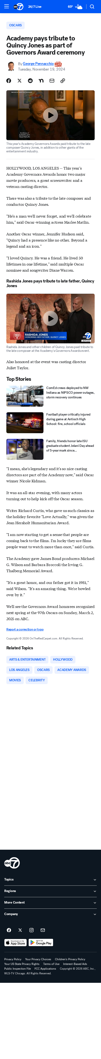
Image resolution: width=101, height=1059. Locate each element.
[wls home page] (12, 863)
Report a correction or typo (24, 629)
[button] (7, 6)
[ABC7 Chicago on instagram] (31, 930)
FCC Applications (45, 968)
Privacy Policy (12, 959)
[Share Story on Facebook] (9, 81)
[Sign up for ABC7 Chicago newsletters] (42, 930)
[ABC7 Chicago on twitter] (20, 930)
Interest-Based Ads (75, 964)
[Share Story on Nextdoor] (41, 81)
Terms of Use (51, 964)
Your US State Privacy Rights (21, 964)
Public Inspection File (17, 968)
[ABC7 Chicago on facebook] (9, 930)
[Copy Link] (63, 81)
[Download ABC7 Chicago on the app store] (15, 942)
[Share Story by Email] (52, 81)
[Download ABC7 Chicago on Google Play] (41, 942)
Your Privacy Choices (38, 959)
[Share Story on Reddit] (30, 81)
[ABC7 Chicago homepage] (18, 6)
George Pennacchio (38, 63)
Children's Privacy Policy (70, 959)
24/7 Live (35, 6)
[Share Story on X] (19, 81)
